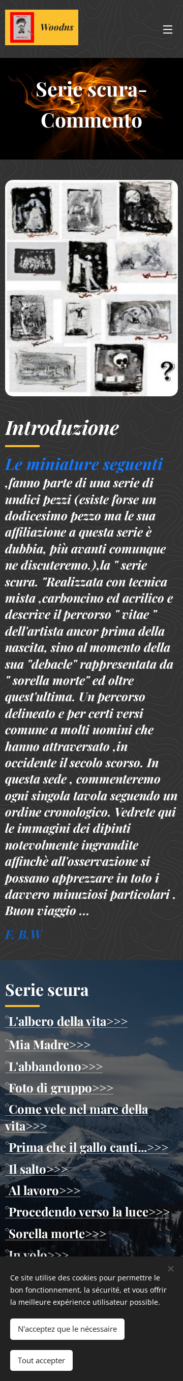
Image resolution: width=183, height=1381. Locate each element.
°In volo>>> (37, 1254)
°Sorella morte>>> (55, 1233)
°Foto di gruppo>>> (59, 1087)
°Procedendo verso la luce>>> (87, 1211)
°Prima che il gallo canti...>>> (86, 1147)
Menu (168, 29)
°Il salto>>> (36, 1168)
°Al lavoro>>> (42, 1190)
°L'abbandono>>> (54, 1066)
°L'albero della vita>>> (66, 1021)
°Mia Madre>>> (47, 1044)
